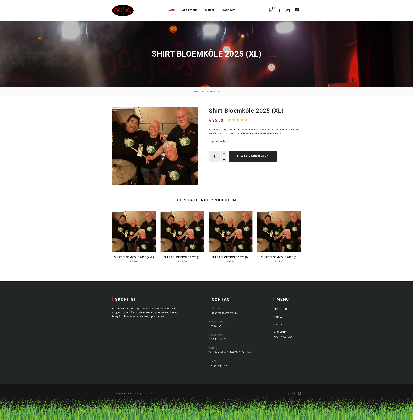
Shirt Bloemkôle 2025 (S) (279, 257)
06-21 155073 (218, 339)
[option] (155, 146)
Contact (228, 10)
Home (171, 10)
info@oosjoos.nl (218, 365)
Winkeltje (213, 91)
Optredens (190, 10)
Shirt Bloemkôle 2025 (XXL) (134, 257)
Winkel (210, 10)
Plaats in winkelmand (252, 156)
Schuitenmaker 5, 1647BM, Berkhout (230, 352)
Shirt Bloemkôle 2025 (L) (182, 257)
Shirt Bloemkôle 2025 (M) (230, 257)
